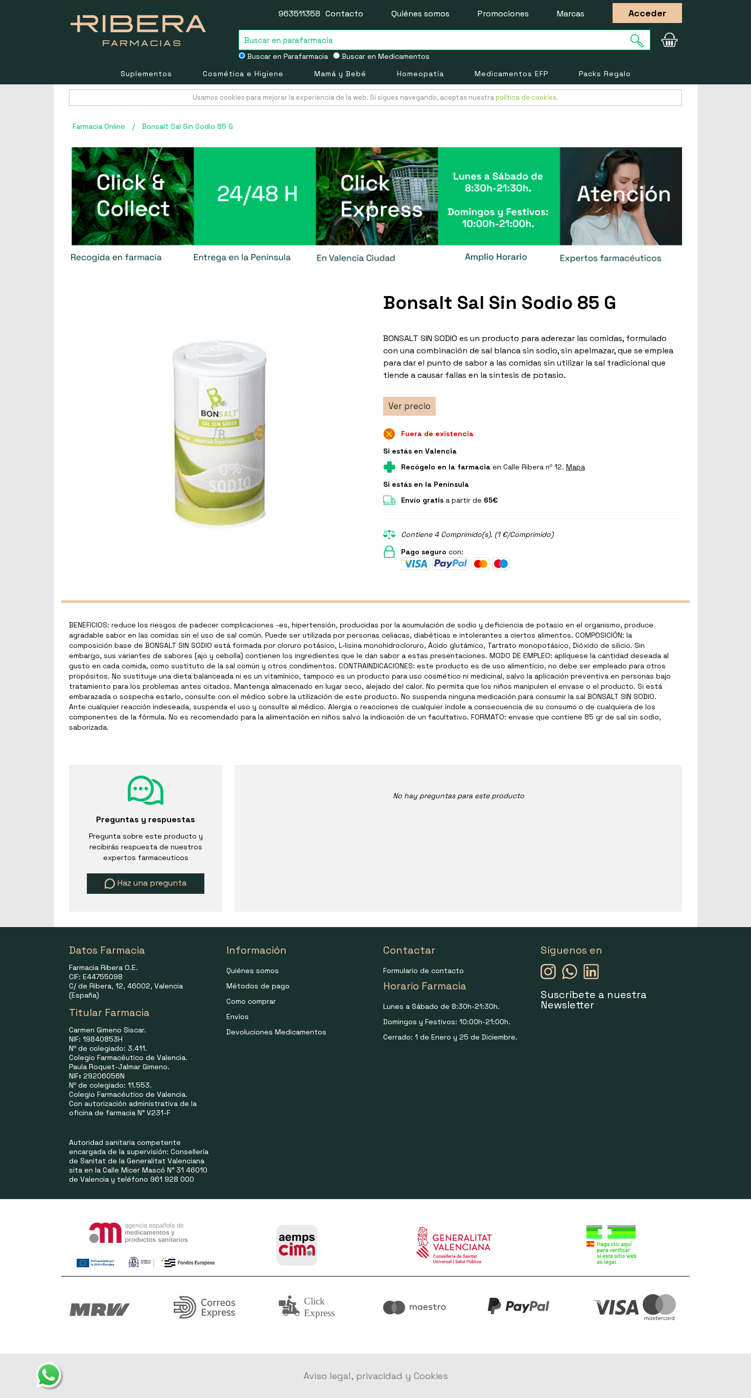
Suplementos (146, 73)
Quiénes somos (420, 13)
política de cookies (526, 97)
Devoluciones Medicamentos (276, 1031)
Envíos (237, 1016)
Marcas (570, 13)
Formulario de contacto (423, 970)
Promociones (503, 13)
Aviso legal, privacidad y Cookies (375, 1376)
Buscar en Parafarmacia (286, 56)
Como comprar (251, 1001)
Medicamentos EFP (511, 73)
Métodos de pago (258, 985)
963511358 (299, 13)
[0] (669, 40)
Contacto (344, 13)
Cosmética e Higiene (243, 73)
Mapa (575, 466)
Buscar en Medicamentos (385, 56)
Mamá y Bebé (340, 73)
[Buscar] (640, 41)
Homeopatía (420, 73)
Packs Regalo (605, 73)
